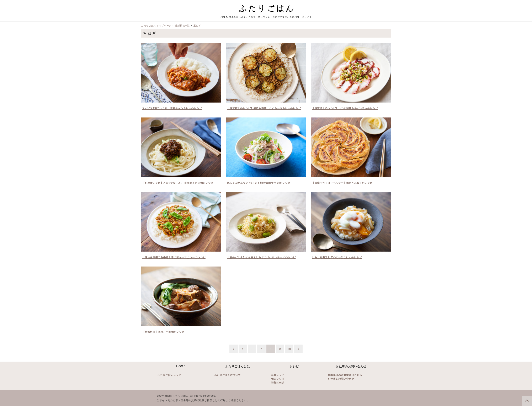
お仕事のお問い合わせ (341, 378)
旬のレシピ (277, 378)
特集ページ (277, 382)
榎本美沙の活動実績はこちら (345, 375)
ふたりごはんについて (227, 375)
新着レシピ (277, 375)
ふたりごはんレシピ (169, 375)
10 (289, 349)
